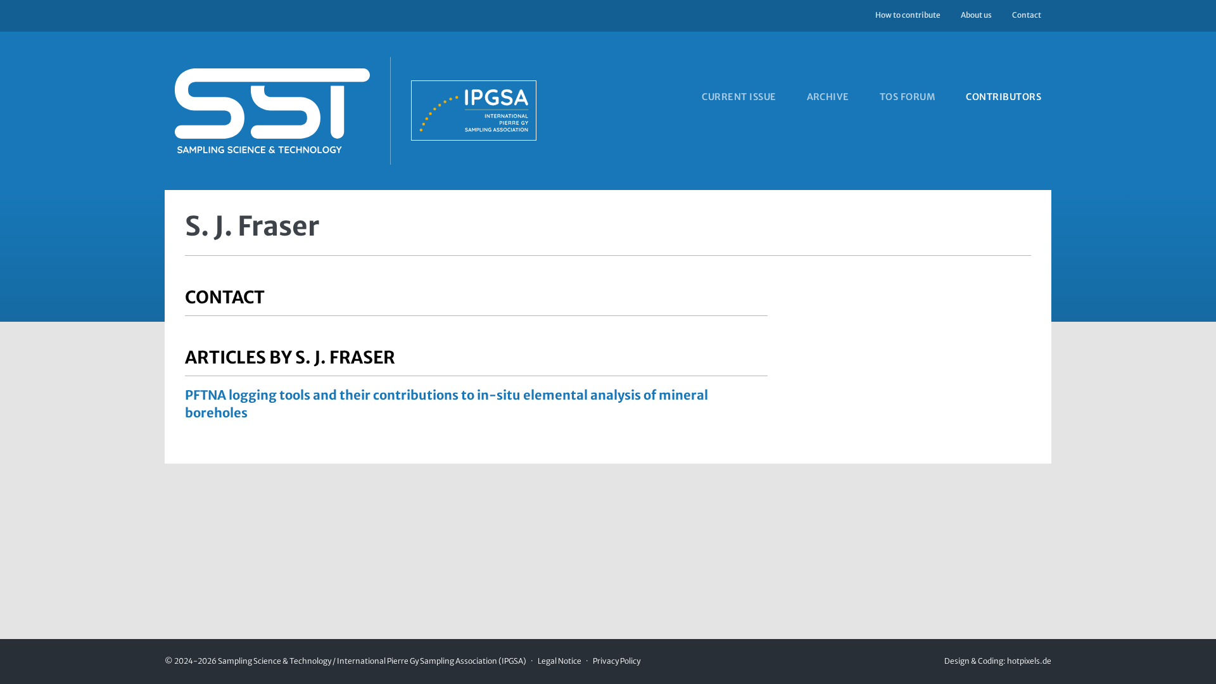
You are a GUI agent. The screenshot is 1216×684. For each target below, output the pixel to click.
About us (976, 15)
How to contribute (907, 15)
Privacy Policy (616, 661)
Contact (1026, 15)
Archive (828, 97)
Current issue (739, 97)
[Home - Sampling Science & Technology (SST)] (350, 111)
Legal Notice (559, 661)
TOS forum (907, 97)
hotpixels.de (1029, 661)
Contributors (1003, 97)
